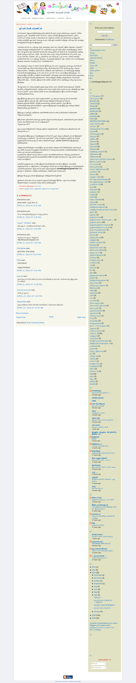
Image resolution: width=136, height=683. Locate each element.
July (95, 586)
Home (51, 317)
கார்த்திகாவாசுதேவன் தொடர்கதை (102, 210)
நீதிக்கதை (93, 288)
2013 (94, 567)
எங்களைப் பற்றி (25, 18)
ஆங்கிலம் (93, 149)
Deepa (92, 63)
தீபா (91, 78)
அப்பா (94, 411)
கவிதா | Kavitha (95, 199)
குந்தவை (93, 215)
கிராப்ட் (92, 212)
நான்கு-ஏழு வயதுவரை (98, 285)
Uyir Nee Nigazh (98, 404)
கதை (92, 187)
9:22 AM (38, 186)
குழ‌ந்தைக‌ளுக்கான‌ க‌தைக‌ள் (100, 225)
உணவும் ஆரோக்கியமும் (98, 169)
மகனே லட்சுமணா (96, 331)
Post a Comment (22, 313)
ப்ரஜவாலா (93, 328)
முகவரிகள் (93, 346)
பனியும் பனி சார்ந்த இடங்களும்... (103, 551)
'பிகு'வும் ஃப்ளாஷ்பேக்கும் (100, 446)
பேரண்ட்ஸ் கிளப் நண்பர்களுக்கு (102, 536)
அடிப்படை (93, 126)
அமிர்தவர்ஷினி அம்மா (97, 50)
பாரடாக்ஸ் (93, 300)
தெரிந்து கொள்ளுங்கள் (98, 280)
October (97, 581)
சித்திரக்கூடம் (97, 444)
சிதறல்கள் (95, 437)
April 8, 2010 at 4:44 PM (29, 229)
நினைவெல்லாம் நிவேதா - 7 (101, 393)
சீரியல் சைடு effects (97, 250)
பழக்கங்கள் (94, 293)
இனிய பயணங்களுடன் (100, 505)
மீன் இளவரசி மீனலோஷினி (99, 341)
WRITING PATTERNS (98, 121)
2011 (94, 570)
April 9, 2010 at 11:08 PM (29, 284)
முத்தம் (92, 348)
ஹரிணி (92, 381)
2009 (94, 615)
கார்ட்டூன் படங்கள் (96, 204)
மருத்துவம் (93, 336)
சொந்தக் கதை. (95, 260)
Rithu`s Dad (97, 498)
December (98, 575)
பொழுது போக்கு (54, 188)
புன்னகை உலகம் (95, 316)
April (95, 595)
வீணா (92, 75)
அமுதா (92, 53)
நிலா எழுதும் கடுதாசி (99, 458)
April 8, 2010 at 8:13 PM (29, 254)
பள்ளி (92, 295)
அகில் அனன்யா (95, 124)
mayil (92, 68)
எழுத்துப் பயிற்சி (95, 177)
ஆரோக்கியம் (94, 154)
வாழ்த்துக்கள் (94, 366)
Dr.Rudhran (21, 248)
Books (94, 439)
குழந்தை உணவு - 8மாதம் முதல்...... (102, 220)
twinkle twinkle (98, 398)
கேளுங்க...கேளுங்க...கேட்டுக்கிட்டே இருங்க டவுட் (104, 433)
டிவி (91, 265)
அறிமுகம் (93, 136)
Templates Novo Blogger (75, 681)
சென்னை (93, 258)
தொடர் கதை (94, 283)
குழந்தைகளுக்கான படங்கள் (100, 227)
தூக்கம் (92, 278)
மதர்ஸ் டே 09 (94, 333)
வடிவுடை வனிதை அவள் (100, 427)
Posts (94, 664)
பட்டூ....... (95, 472)
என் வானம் (96, 425)
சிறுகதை (93, 245)
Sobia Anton (21, 302)
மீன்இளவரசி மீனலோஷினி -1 (100, 343)
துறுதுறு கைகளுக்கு (38, 18)
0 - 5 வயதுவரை (95, 96)
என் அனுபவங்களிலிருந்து (99, 179)
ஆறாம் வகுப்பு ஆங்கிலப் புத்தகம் (101, 159)
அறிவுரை (93, 141)
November (98, 578)
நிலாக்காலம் (96, 465)
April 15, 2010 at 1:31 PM (29, 296)
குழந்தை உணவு (95, 217)
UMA (94, 401)
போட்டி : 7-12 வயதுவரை (98, 326)
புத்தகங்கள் (61, 18)
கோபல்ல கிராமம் (97, 488)
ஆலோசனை (94, 156)
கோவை (92, 235)
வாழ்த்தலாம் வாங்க (98, 413)
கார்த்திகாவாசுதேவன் (97, 207)
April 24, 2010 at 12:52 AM (30, 308)
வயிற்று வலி (94, 356)
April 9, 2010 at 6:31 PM (29, 270)
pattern (92, 114)
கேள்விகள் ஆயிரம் (96, 232)
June (96, 589)
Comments (96, 667)
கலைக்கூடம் (96, 514)
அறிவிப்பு (93, 139)
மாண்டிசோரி (94, 338)
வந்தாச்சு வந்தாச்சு (98, 525)
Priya (19, 260)
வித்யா (92, 60)
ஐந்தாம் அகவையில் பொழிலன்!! (102, 420)
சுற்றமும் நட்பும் (46, 188)
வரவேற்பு (93, 359)
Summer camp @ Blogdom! (104, 605)
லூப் (91, 353)
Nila (93, 523)
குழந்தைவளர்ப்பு (50, 18)
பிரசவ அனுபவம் (95, 303)
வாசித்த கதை (95, 364)
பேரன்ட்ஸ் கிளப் (97, 534)
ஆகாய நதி (94, 65)
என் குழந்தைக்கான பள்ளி (99, 182)
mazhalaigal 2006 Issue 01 (101, 543)
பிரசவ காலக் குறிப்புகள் (98, 305)
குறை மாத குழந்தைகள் (98, 230)
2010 (94, 573)
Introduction (94, 111)
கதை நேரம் (94, 189)
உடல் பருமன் (94, 164)
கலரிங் (92, 197)
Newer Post (20, 317)
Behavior (93, 101)
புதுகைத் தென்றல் (96, 58)
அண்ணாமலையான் (24, 290)
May (95, 592)
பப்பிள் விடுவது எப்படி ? (99, 558)
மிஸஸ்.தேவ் (94, 55)
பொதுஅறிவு (94, 321)
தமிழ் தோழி (96, 451)
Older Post (81, 317)
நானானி (20, 276)
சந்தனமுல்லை (37, 188)
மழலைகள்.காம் (97, 541)
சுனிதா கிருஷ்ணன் (96, 255)
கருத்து (92, 194)
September (98, 584)
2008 (94, 618)
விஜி (91, 374)
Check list (93, 104)
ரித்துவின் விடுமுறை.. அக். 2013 (103, 500)
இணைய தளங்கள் (96, 162)
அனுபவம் (93, 144)
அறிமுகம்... (98, 597)
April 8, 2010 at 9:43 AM (29, 206)
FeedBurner (109, 39)
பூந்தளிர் (95, 477)
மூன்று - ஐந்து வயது (97, 351)
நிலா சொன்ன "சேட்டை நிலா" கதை (103, 467)
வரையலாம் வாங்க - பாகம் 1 (101, 460)
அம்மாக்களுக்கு (95, 134)
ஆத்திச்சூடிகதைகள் (97, 151)
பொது (92, 318)
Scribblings (96, 391)
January (97, 611)
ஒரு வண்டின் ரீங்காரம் (99, 549)
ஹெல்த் (92, 384)
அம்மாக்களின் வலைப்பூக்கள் (61, 681)
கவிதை (92, 202)
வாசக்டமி (93, 361)
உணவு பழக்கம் (95, 167)
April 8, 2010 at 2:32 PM (29, 217)
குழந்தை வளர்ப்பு (29, 188)
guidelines (94, 109)
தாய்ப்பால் (93, 268)
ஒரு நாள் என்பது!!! (98, 406)
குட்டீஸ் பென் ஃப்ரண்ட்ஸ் (30, 28)
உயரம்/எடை (94, 172)
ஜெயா (92, 379)
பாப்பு (91, 298)
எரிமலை (93, 174)
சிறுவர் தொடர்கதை (97, 247)
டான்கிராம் (93, 263)
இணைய (69, 18)
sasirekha (93, 116)
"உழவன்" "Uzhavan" (24, 223)
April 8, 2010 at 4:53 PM (29, 243)
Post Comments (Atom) (35, 323)
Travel (92, 119)
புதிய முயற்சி (94, 308)
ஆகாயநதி (93, 146)
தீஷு (91, 73)
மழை (94, 486)
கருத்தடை (93, 192)
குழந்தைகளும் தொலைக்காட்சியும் (103, 453)
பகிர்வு (92, 290)
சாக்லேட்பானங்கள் (96, 242)
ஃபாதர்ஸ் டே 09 (95, 184)
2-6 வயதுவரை (95, 98)
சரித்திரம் (93, 240)
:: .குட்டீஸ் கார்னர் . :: (99, 556)
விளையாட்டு (94, 371)
